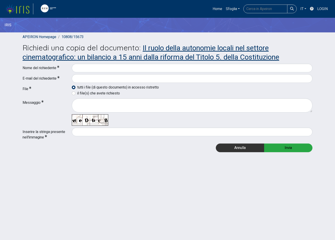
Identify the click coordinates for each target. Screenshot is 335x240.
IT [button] (302, 9)
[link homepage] (19, 8)
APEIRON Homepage (39, 37)
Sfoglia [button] (231, 9)
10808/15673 (73, 37)
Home (217, 9)
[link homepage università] (49, 8)
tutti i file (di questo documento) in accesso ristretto (118, 87)
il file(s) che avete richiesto (98, 93)
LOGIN (322, 9)
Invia (288, 148)
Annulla (240, 148)
